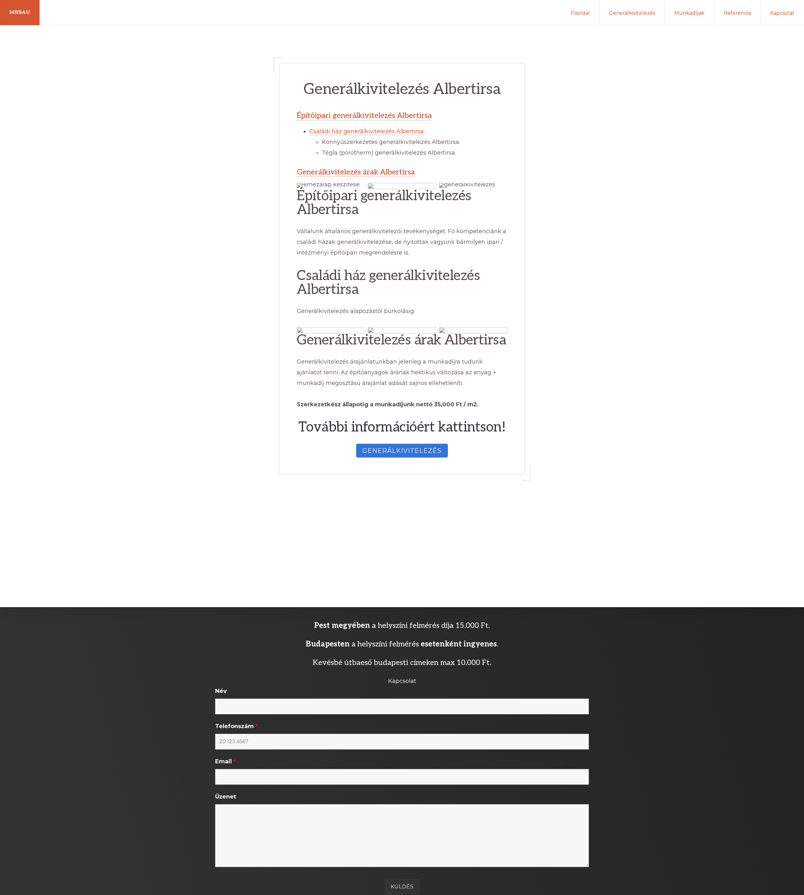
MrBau (19, 12)
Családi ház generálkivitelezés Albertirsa (366, 131)
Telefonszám (236, 726)
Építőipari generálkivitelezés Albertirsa (364, 115)
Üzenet (225, 796)
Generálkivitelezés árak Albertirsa (356, 172)
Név (221, 691)
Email (225, 761)
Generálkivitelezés (402, 450)
